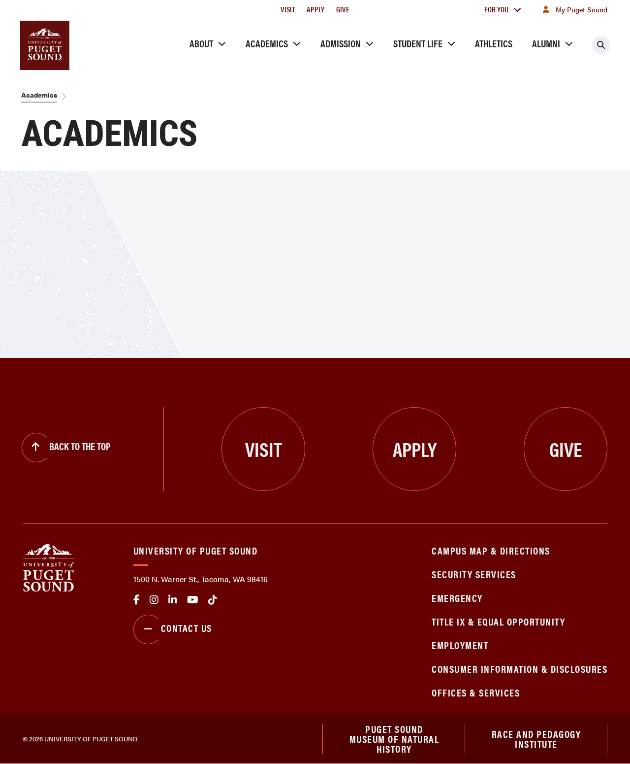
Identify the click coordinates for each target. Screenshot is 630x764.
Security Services (474, 574)
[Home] (48, 566)
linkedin (172, 600)
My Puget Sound (581, 9)
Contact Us (186, 628)
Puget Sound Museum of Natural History (394, 739)
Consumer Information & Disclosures (519, 668)
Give (342, 9)
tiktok (212, 600)
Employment (460, 645)
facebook (136, 600)
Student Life (417, 43)
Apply (315, 9)
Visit (288, 9)
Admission (340, 43)
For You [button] (496, 9)
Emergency (457, 597)
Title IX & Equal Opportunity (498, 621)
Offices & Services (476, 692)
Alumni (546, 43)
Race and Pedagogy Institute (536, 739)
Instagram (154, 600)
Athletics (493, 43)
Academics (267, 43)
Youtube (192, 600)
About (201, 43)
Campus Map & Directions (491, 550)
